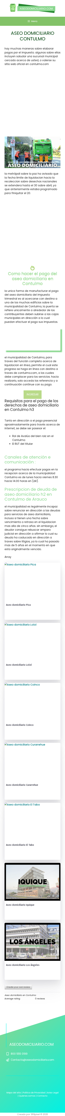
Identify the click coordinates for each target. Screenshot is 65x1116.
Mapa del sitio (13, 1092)
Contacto (42, 1095)
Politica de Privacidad (34, 1092)
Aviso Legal (52, 1092)
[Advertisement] (32, 102)
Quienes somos (27, 1095)
